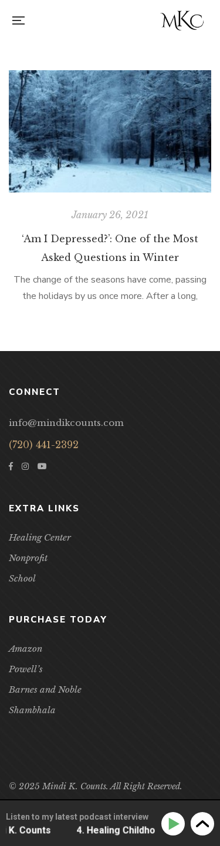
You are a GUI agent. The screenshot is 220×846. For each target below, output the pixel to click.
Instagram (25, 466)
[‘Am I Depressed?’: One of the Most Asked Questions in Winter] (110, 131)
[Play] (175, 824)
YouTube (42, 466)
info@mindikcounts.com (66, 422)
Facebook (11, 466)
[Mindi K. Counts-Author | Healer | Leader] (182, 20)
